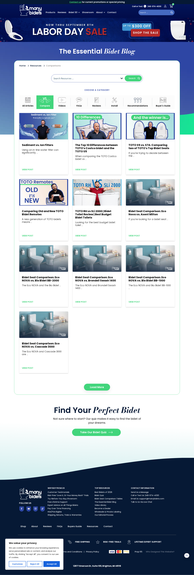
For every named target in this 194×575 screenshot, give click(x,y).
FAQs (79, 105)
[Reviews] (96, 100)
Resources (92, 526)
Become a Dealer (103, 508)
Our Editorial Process (104, 515)
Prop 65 (138, 551)
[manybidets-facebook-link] (21, 508)
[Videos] (62, 100)
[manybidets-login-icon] (165, 6)
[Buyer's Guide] (163, 100)
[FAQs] (79, 100)
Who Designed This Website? (160, 551)
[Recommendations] (138, 100)
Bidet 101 (73, 12)
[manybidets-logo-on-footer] (31, 493)
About (99, 12)
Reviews (62, 12)
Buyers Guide (75, 526)
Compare (45, 105)
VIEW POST (27, 169)
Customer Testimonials (58, 492)
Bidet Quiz (99, 495)
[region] (34, 554)
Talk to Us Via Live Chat (141, 502)
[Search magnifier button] (171, 12)
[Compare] (44, 100)
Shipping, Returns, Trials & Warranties (65, 515)
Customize (17, 564)
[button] (97, 387)
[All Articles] (27, 100)
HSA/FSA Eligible (55, 511)
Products (50, 12)
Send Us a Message (140, 492)
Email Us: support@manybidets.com (147, 498)
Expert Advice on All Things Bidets (63, 505)
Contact (111, 12)
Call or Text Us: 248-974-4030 (145, 495)
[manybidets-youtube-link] (28, 508)
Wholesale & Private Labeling (108, 511)
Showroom (88, 12)
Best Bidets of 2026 (103, 492)
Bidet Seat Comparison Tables (108, 498)
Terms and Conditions (71, 551)
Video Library (100, 505)
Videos (62, 105)
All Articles (27, 105)
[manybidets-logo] (31, 9)
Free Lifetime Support (57, 502)
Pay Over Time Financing (59, 508)
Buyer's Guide (163, 105)
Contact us (75, 2)
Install (114, 105)
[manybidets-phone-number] (146, 6)
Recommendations (138, 105)
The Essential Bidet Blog (105, 502)
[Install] (114, 100)
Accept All (52, 564)
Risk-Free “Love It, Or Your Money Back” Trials (68, 495)
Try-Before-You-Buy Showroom (62, 498)
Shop (23, 526)
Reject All (34, 564)
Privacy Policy (92, 551)
